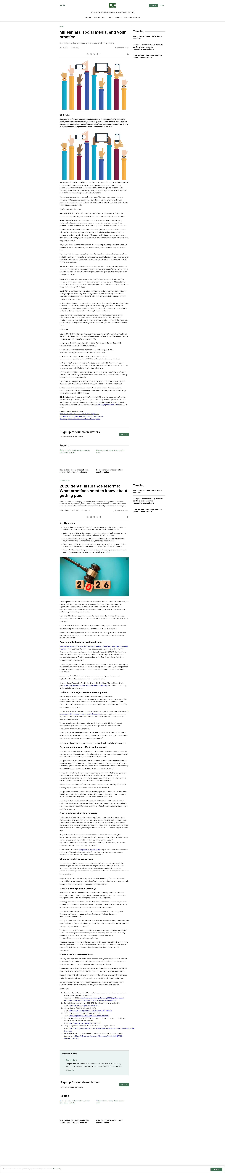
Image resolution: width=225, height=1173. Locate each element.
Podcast (118, 17)
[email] (100, 54)
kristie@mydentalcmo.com (108, 405)
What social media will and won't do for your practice (79, 414)
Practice (88, 17)
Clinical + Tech (99, 17)
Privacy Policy (57, 1168)
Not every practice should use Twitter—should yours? (80, 419)
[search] (64, 5)
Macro (62, 26)
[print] (128, 54)
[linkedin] (91, 54)
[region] (112, 1169)
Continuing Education (132, 17)
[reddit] (97, 54)
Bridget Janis (64, 510)
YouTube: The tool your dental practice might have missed (81, 416)
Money (110, 17)
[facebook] (88, 54)
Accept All (216, 1169)
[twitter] (94, 54)
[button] (61, 5)
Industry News (64, 480)
